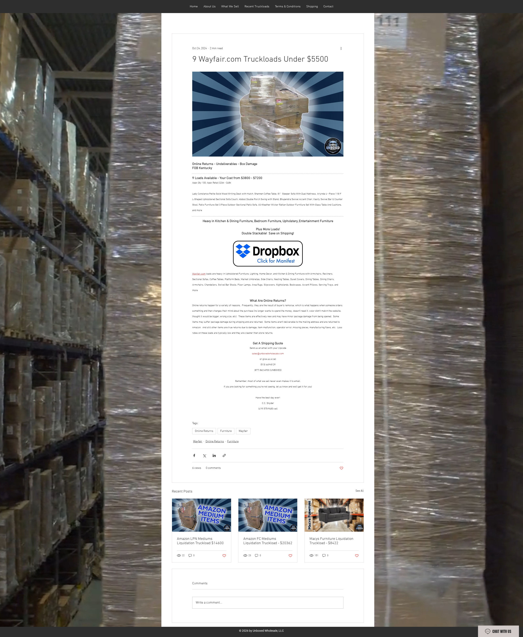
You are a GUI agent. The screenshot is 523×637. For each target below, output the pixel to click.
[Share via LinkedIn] (214, 455)
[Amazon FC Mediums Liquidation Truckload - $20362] (267, 515)
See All (359, 491)
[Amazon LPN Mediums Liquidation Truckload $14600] (201, 515)
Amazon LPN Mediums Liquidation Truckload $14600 (200, 541)
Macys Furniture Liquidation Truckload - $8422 (331, 541)
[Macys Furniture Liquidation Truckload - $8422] (334, 515)
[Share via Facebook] (194, 455)
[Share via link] (224, 455)
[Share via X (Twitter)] (204, 455)
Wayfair (243, 431)
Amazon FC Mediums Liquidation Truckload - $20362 (267, 541)
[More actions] (341, 48)
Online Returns (204, 431)
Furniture (226, 431)
